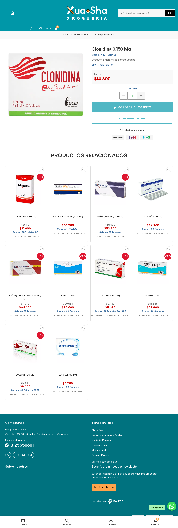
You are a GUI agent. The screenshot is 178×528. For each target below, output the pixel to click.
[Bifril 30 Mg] (68, 268)
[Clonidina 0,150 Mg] (45, 84)
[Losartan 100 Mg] (110, 268)
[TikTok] (31, 455)
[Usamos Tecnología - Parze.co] (107, 501)
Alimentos (97, 429)
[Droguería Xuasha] (87, 13)
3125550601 (22, 445)
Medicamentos (100, 450)
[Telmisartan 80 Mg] (25, 189)
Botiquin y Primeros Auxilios (107, 435)
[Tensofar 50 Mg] (153, 189)
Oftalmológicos (101, 455)
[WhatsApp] (8, 455)
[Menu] (7, 13)
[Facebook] (16, 455)
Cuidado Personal (102, 440)
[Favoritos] (30, 28)
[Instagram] (23, 455)
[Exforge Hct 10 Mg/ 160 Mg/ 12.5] (25, 268)
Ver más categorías (103, 461)
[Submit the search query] (170, 13)
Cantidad (132, 88)
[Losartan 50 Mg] (25, 347)
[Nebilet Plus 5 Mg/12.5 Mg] (68, 189)
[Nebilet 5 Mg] (153, 268)
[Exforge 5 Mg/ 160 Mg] (110, 189)
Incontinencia (99, 445)
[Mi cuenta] (12, 13)
